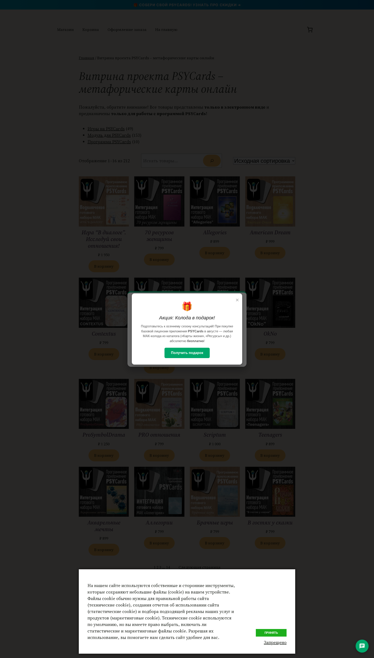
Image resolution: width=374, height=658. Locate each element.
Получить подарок (187, 353)
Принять (271, 632)
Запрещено (275, 642)
